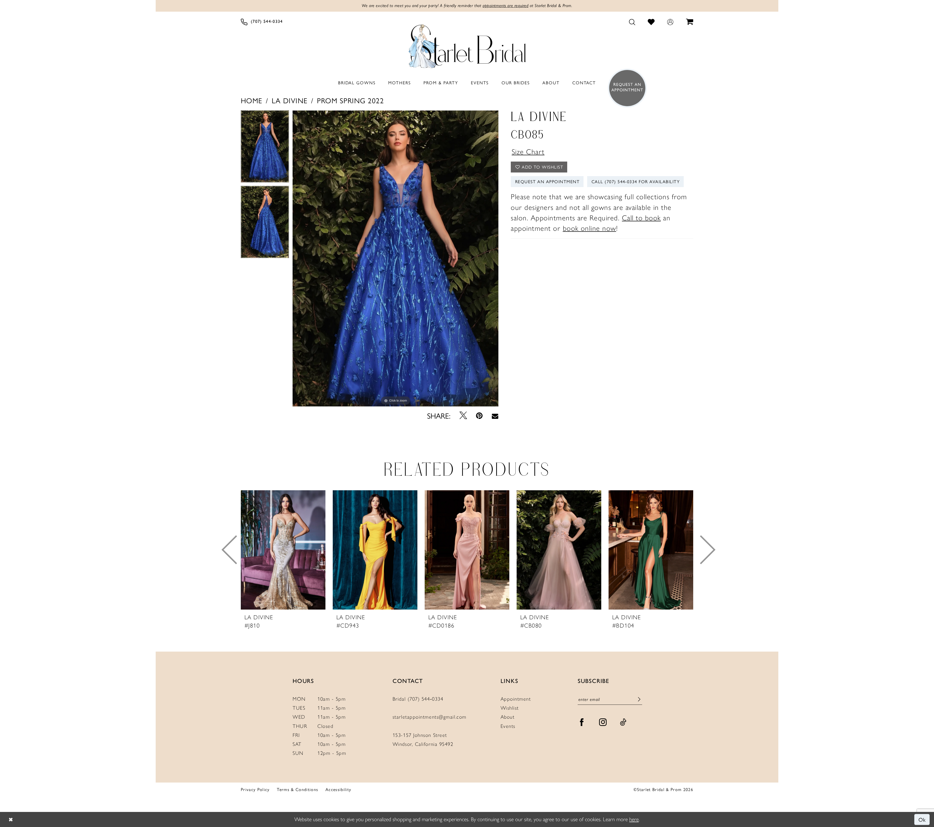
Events (508, 726)
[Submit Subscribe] (639, 699)
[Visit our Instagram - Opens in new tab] (603, 722)
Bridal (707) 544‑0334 (418, 699)
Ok (922, 819)
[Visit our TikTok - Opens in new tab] (623, 722)
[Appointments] (625, 88)
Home (251, 100)
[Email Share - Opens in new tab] (495, 415)
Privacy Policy (255, 789)
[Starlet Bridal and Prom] (467, 44)
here (634, 819)
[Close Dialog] (10, 819)
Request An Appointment (547, 181)
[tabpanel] (265, 148)
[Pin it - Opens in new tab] (479, 415)
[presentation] (283, 550)
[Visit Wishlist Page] (651, 22)
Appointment (516, 699)
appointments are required (506, 5)
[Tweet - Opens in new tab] (463, 415)
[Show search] (631, 22)
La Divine (289, 100)
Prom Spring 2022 (350, 100)
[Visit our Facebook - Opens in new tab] (582, 722)
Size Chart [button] (528, 151)
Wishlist (510, 708)
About (508, 717)
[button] (670, 22)
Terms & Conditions (297, 789)
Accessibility (338, 789)
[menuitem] (261, 21)
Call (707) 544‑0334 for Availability (636, 181)
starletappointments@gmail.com (430, 717)
